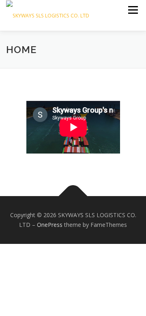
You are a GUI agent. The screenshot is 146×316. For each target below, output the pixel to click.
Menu (132, 9)
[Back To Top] (73, 196)
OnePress (49, 224)
